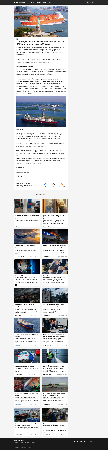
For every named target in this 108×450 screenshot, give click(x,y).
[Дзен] (84, 441)
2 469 (66, 315)
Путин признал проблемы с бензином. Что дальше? (26, 394)
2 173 (38, 404)
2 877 (66, 285)
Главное (32, 2)
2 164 (66, 404)
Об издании (27, 442)
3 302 (38, 285)
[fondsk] (16, 315)
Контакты (21, 442)
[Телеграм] (74, 441)
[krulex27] (17, 39)
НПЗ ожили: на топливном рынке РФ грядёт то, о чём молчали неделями (27, 216)
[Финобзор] (19, 2)
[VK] (81, 441)
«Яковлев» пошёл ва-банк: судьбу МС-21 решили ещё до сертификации (26, 246)
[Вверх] (91, 441)
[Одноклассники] (77, 441)
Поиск (49, 2)
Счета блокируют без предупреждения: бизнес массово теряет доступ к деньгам (54, 335)
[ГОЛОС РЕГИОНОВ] (44, 256)
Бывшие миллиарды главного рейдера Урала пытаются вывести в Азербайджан (54, 216)
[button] (17, 176)
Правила (32, 442)
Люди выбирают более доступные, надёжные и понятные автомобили (24, 365)
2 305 (66, 345)
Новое (38, 2)
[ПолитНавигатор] (44, 226)
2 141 (38, 434)
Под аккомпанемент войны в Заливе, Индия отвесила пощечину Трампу (27, 424)
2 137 (66, 434)
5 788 (38, 226)
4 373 (38, 256)
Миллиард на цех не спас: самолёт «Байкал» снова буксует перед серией (55, 394)
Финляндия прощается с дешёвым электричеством (24, 305)
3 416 (66, 256)
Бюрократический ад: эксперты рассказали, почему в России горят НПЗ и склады (55, 246)
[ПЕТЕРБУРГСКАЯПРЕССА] (16, 256)
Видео (44, 2)
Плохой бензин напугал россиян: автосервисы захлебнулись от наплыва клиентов (53, 425)
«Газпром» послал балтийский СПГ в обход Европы (26, 335)
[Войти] (92, 2)
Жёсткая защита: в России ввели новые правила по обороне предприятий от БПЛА (54, 305)
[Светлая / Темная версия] (88, 2)
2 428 (38, 345)
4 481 (66, 226)
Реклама (16, 442)
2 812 (38, 315)
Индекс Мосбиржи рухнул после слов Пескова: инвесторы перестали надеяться (54, 276)
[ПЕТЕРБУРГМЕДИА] (16, 226)
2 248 (66, 374)
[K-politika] (16, 345)
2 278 (38, 374)
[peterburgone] (16, 285)
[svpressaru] (16, 374)
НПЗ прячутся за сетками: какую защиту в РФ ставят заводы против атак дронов (54, 365)
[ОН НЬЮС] (44, 285)
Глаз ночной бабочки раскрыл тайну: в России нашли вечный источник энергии (26, 276)
